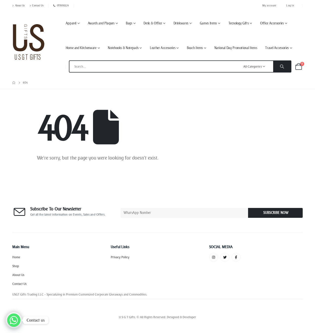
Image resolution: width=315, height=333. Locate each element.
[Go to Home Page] (14, 82)
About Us (20, 5)
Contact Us (37, 5)
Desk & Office (152, 23)
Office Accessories (272, 23)
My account (269, 5)
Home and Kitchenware (81, 48)
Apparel (71, 23)
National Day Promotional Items (235, 48)
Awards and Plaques (101, 23)
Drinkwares (181, 23)
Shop (15, 266)
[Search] (282, 66)
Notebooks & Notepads (123, 48)
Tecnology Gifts (238, 23)
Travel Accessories (277, 48)
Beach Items (195, 48)
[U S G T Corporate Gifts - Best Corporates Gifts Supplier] (28, 42)
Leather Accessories (162, 48)
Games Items (208, 23)
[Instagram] (213, 257)
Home (16, 257)
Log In (290, 5)
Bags (129, 23)
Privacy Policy (120, 257)
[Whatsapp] (13, 320)
